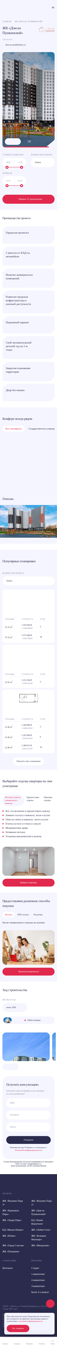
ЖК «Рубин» (9, 1236)
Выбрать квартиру (28, 882)
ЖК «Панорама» (11, 1251)
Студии (35, 1268)
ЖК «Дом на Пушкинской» (38, 1212)
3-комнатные (38, 1286)
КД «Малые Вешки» (13, 1230)
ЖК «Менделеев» (40, 1245)
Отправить (28, 1140)
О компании (9, 1261)
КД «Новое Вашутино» (37, 1222)
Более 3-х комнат (40, 1292)
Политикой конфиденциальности (28, 1150)
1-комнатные (38, 1274)
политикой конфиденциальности (30, 1321)
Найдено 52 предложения (30, 199)
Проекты (7, 1194)
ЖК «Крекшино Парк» (10, 1212)
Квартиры (36, 1261)
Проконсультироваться (28, 971)
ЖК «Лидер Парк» (12, 1220)
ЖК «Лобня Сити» (41, 1230)
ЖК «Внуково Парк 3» (12, 1203)
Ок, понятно (18, 1328)
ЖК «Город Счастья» (13, 1245)
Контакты (7, 1268)
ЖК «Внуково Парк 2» (41, 1203)
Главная (7, 21)
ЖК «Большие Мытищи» (38, 1238)
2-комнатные (38, 1280)
